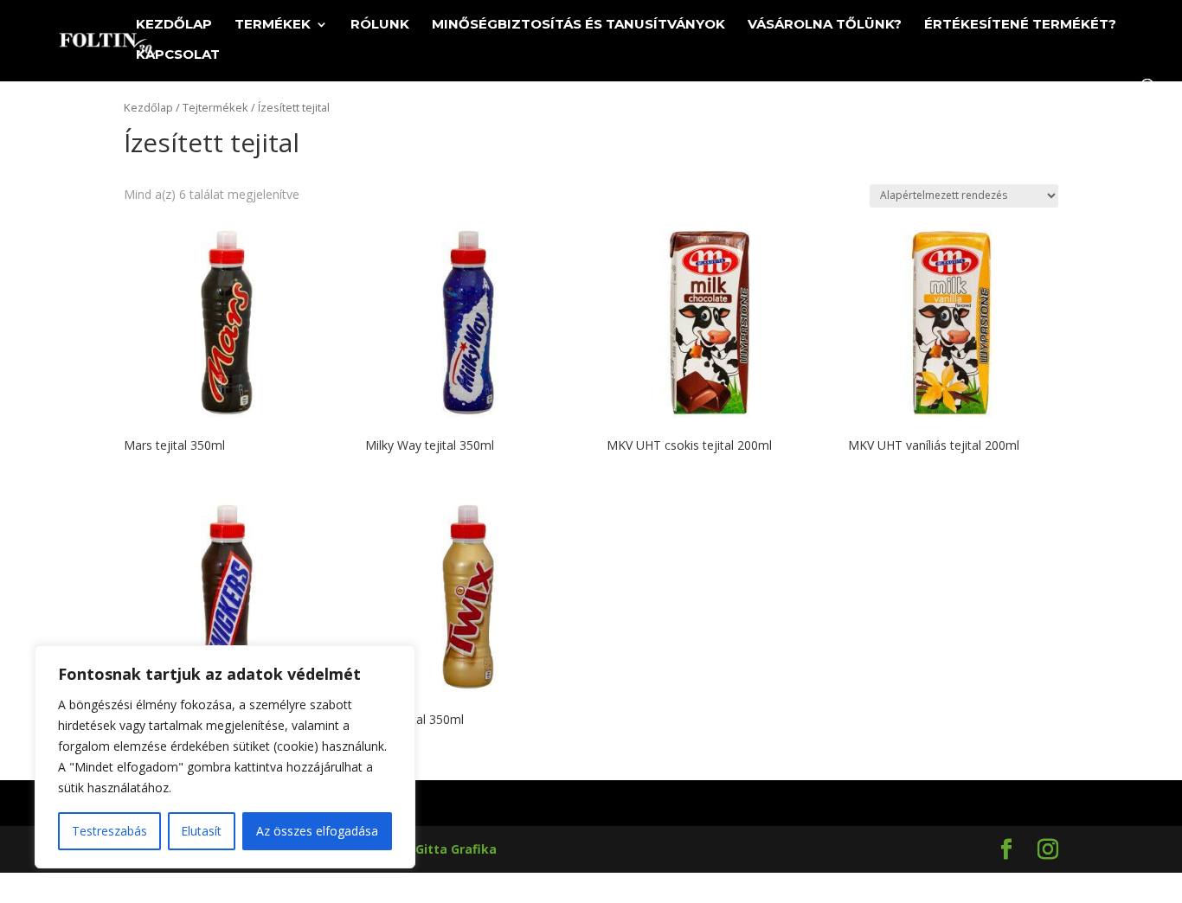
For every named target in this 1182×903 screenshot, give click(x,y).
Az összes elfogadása (317, 831)
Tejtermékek (215, 107)
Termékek (272, 25)
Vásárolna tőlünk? (825, 25)
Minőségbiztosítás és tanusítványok (578, 25)
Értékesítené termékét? (1020, 25)
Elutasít (201, 831)
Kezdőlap (174, 25)
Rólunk (379, 25)
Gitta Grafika (456, 849)
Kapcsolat (178, 55)
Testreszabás (109, 831)
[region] (225, 756)
